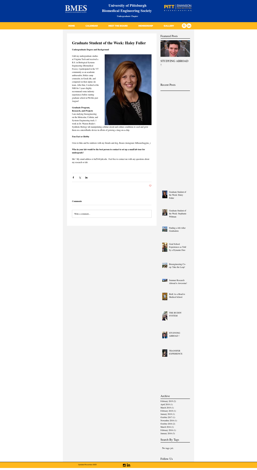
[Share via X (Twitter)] (80, 177)
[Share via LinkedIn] (86, 177)
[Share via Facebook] (73, 177)
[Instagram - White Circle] (184, 25)
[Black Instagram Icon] (124, 465)
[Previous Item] (165, 48)
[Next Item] (185, 48)
